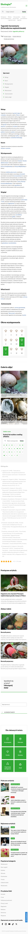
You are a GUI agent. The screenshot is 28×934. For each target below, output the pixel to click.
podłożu (3, 132)
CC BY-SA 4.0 (11, 394)
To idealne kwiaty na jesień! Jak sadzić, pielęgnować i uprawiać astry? (19, 854)
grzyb (4, 124)
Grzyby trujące (7, 36)
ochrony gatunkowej (20, 307)
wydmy (17, 135)
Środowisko (4, 876)
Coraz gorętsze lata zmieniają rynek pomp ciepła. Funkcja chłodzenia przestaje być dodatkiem (18, 814)
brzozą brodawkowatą (6, 183)
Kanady (20, 160)
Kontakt (3, 894)
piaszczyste (14, 172)
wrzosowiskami (18, 176)
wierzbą (23, 181)
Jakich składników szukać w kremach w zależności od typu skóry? (18, 801)
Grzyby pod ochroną (9, 39)
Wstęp (6, 77)
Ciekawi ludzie (4, 882)
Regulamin (3, 906)
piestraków (24, 199)
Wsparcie (3, 915)
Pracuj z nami (4, 903)
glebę (13, 216)
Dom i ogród (4, 867)
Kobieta (3, 870)
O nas (2, 897)
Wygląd (7, 87)
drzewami (22, 174)
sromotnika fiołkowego (16, 137)
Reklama (3, 909)
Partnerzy (3, 912)
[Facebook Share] (17, 682)
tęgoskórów (11, 203)
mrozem (15, 126)
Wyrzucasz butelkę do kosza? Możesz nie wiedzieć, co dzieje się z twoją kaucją (19, 843)
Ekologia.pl (3, 17)
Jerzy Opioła (4, 394)
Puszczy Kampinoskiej (6, 166)
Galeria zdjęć (8, 97)
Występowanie (9, 84)
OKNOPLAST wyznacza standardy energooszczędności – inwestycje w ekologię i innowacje (19, 790)
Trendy (3, 879)
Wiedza (10, 17)
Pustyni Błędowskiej (20, 166)
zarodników (19, 214)
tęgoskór (19, 20)
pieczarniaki (16, 18)
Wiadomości (4, 864)
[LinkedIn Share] (17, 686)
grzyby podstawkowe (6, 18)
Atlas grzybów (16, 17)
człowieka (3, 115)
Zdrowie (3, 873)
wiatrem (3, 126)
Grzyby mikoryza (17, 36)
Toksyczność (11, 313)
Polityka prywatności (6, 900)
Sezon (6, 80)
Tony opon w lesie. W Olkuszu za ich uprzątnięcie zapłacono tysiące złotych (18, 831)
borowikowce (23, 18)
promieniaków (12, 243)
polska (13, 132)
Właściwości (8, 90)
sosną (19, 181)
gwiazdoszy (5, 243)
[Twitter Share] (21, 682)
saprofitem (17, 185)
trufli (2, 201)
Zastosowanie (8, 93)
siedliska (8, 172)
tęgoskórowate (11, 20)
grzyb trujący (16, 113)
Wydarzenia (4, 885)
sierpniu (3, 148)
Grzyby (23, 17)
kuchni (24, 315)
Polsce (18, 115)
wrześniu (8, 148)
